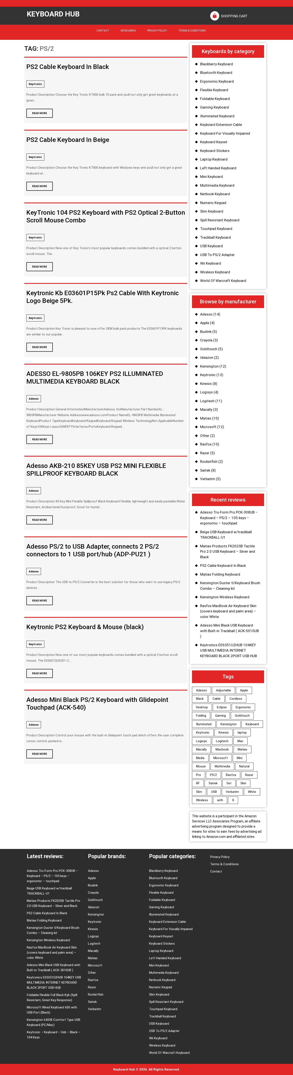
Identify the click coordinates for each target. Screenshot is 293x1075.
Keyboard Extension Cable (221, 124)
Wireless (202, 800)
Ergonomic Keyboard (217, 81)
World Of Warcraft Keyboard (223, 280)
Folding (201, 716)
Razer (204, 453)
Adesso (34, 398)
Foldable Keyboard (215, 99)
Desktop (202, 707)
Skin (243, 783)
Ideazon (206, 357)
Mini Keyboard (211, 176)
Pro (198, 775)
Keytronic (35, 84)
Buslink (205, 331)
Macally (206, 409)
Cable (217, 699)
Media (200, 758)
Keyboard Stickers (215, 151)
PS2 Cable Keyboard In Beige (67, 139)
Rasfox (205, 444)
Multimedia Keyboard (217, 185)
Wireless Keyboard (215, 272)
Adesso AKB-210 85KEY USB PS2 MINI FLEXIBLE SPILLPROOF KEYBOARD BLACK (96, 469)
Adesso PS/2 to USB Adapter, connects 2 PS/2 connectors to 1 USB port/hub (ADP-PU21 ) (92, 550)
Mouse (201, 766)
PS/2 (213, 775)
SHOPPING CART (234, 16)
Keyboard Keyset (213, 142)
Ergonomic (243, 707)
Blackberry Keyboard (216, 64)
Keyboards (128, 30)
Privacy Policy (157, 30)
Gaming (220, 716)
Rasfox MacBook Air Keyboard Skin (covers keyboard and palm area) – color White (228, 611)
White (252, 792)
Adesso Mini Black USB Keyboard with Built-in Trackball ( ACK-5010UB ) (229, 630)
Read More (36, 112)
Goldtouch (208, 349)
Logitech (207, 401)
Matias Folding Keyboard (220, 574)
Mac (240, 741)
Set (229, 783)
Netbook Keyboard (215, 194)
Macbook (222, 749)
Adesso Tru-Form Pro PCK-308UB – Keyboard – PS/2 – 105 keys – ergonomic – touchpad (229, 517)
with (220, 800)
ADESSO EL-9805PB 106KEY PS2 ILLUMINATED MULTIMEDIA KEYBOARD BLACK (94, 377)
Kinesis (206, 383)
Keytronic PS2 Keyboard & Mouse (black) (85, 627)
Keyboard (252, 724)
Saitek (205, 470)
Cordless (236, 699)
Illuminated (203, 724)
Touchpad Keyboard (216, 228)
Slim (199, 792)
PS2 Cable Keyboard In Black (67, 66)
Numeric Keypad (213, 203)
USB (214, 792)
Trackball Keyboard (215, 237)
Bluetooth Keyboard (216, 72)
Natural (244, 766)
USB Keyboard (211, 246)
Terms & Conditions (191, 30)
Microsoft (208, 427)
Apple (204, 323)
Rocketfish (208, 461)
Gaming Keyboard (214, 107)
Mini (239, 758)
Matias (205, 418)
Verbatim (207, 479)
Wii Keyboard (210, 263)
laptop (242, 732)
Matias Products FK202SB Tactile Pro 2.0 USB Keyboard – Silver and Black (227, 551)
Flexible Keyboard (214, 90)
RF (198, 783)
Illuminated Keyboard (217, 116)
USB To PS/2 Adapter (217, 255)
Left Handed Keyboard (218, 168)
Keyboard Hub (53, 14)
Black (200, 699)
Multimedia (222, 766)
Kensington (209, 366)
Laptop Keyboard (214, 159)
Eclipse (222, 707)
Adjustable (223, 690)
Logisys (206, 392)
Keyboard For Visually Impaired (225, 133)
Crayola (206, 340)
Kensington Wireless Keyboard (224, 597)
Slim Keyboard (211, 211)
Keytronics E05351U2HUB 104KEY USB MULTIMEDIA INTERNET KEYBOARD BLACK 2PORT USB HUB (228, 650)
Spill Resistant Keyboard (219, 220)
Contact (103, 30)
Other (204, 435)
